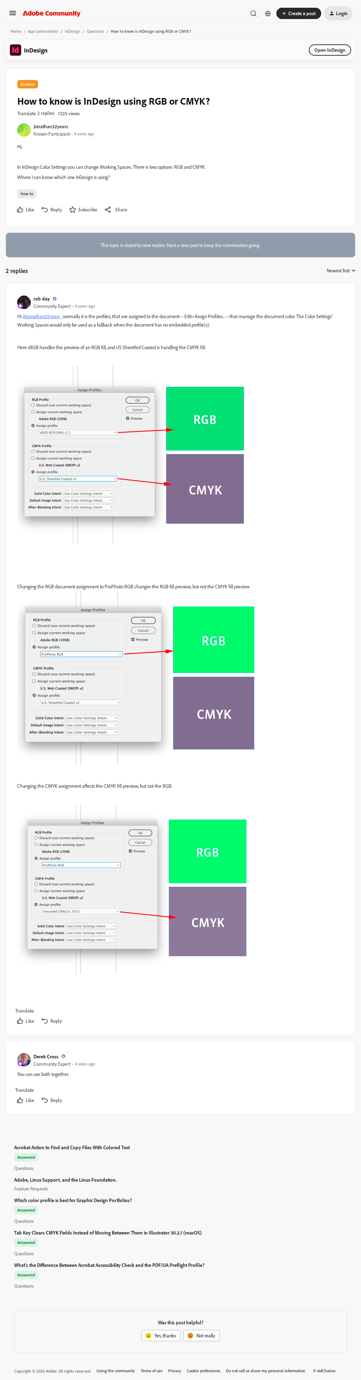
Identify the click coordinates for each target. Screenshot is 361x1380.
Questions (95, 31)
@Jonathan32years (41, 316)
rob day (41, 299)
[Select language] (268, 13)
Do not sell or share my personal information (265, 1370)
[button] (12, 15)
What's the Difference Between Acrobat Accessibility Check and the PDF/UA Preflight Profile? (109, 1265)
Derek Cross (46, 1056)
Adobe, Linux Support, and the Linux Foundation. (65, 1180)
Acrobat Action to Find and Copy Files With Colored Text (72, 1147)
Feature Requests (31, 1189)
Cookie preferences (203, 1370)
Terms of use (152, 1370)
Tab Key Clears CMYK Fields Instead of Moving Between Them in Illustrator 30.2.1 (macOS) (108, 1233)
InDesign (72, 31)
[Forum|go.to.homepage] (52, 13)
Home (16, 31)
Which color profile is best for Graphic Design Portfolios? (73, 1200)
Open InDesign (329, 50)
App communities (43, 31)
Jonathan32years (50, 126)
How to (26, 193)
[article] (180, 661)
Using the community (116, 1370)
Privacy (174, 1370)
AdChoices (326, 1370)
